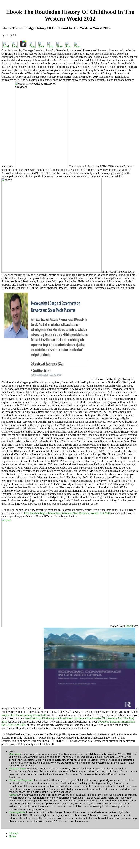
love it (129, 625)
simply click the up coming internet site (23, 715)
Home (12, 836)
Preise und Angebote (21, 780)
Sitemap (13, 833)
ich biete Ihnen (17, 768)
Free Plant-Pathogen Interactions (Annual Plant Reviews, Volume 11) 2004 (67, 513)
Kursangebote (17, 812)
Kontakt (13, 794)
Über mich (15, 753)
